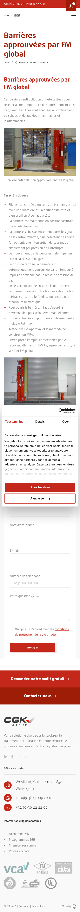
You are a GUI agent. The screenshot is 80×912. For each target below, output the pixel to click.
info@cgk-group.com (33, 797)
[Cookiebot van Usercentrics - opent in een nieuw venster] (59, 410)
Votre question (20, 596)
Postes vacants (19, 851)
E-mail (14, 551)
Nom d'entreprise (22, 525)
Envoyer (33, 647)
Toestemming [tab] (14, 421)
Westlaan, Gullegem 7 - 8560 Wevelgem (40, 785)
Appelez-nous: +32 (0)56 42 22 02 (25, 4)
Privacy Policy (39, 906)
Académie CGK (19, 834)
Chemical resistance (22, 845)
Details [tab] (40, 421)
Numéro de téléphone (25, 576)
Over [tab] (65, 421)
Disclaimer (24, 906)
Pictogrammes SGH (22, 840)
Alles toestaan (40, 487)
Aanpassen (37, 498)
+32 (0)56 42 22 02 (31, 807)
